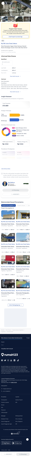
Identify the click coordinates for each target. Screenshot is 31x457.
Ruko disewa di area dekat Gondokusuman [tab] (11, 338)
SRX (16, 424)
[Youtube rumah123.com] (11, 360)
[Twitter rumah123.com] (5, 360)
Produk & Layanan (5, 402)
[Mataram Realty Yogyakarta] (26, 184)
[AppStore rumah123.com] (6, 443)
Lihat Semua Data (5, 168)
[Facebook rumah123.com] (2, 360)
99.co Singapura (18, 421)
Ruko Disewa (8, 330)
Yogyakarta (3, 331)
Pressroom (3, 410)
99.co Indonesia (18, 418)
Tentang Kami (4, 399)
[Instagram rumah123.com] (8, 360)
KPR (16, 402)
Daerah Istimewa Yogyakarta (17, 330)
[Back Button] (3, 3)
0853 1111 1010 (14, 382)
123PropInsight (4, 412)
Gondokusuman (10, 331)
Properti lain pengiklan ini (8, 205)
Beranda (2, 330)
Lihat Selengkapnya (14, 305)
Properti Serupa (21, 205)
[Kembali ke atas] (27, 439)
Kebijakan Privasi (4, 418)
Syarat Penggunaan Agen (6, 424)
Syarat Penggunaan (5, 421)
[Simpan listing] (13, 212)
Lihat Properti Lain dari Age (15, 36)
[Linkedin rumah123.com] (14, 360)
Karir (2, 407)
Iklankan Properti (19, 399)
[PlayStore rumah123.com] (17, 443)
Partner (2, 405)
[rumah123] (15, 355)
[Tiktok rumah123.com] (18, 360)
